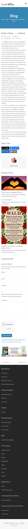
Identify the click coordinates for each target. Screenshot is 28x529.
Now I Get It (5, 362)
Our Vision (4, 377)
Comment (4, 300)
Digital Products (5, 450)
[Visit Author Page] (14, 160)
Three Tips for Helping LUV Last (11, 192)
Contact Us (4, 373)
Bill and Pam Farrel (6, 380)
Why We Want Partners (7, 384)
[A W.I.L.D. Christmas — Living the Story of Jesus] (14, 225)
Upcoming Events (6, 500)
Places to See (4, 426)
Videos (3, 457)
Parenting (4, 468)
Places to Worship (6, 422)
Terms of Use (4, 514)
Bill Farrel (16, 36)
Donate (3, 412)
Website (3, 285)
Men (2, 472)
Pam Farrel (4, 401)
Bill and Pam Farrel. (14, 523)
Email (3, 279)
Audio (3, 465)
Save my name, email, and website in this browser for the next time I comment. (11, 295)
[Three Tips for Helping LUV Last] (14, 183)
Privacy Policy (5, 510)
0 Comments (18, 38)
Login (2, 486)
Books (3, 454)
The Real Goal (21, 362)
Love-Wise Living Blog (7, 440)
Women (3, 476)
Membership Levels (6, 490)
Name (3, 272)
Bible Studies (4, 461)
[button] (26, 3)
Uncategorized (7, 38)
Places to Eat (4, 429)
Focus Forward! (6, 200)
